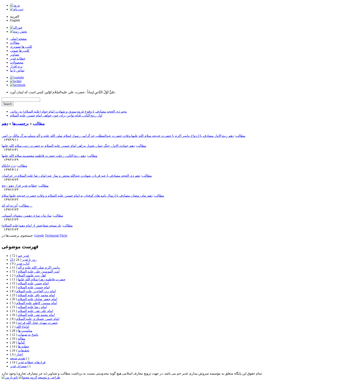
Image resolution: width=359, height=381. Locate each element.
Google (39, 235)
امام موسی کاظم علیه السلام (36, 303)
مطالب (39, 123)
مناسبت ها (25, 330)
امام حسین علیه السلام (34, 287)
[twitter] (16, 81)
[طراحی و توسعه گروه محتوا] (39, 377)
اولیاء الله (22, 326)
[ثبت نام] (16, 9)
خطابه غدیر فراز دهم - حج (19, 185)
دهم (5, 123)
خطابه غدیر (17, 58)
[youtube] (17, 77)
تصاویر (14, 54)
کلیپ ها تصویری (21, 46)
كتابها (21, 342)
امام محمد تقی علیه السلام (36, 315)
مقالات (15, 42)
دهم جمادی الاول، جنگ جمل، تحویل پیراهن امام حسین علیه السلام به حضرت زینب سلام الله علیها (68, 145)
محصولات (16, 62)
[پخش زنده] (18, 31)
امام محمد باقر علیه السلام (36, 295)
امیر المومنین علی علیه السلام (38, 271)
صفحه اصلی (18, 39)
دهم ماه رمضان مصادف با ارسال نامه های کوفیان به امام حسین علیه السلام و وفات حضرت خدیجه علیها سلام (77, 195)
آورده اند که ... (17, 205)
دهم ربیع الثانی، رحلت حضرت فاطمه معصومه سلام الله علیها (44, 155)
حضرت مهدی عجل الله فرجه (38, 322)
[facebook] (17, 85)
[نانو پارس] (10, 377)
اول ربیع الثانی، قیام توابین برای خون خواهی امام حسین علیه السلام (56, 115)
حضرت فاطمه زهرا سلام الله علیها (41, 279)
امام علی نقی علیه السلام (35, 311)
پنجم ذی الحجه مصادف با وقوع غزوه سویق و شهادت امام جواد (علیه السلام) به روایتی (68, 111)
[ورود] (15, 5)
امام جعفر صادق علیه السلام (37, 299)
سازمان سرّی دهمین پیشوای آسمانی (27, 215)
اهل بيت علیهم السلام (31, 275)
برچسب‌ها (20, 123)
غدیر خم (23, 255)
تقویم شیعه (17, 358)
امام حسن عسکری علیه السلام (37, 319)
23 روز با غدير (23, 259)
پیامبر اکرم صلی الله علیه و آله (39, 267)
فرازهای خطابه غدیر (31, 362)
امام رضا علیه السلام (32, 307)
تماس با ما (17, 70)
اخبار (19, 354)
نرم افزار (16, 66)
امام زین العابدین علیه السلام (36, 291)
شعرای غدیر (18, 366)
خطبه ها (23, 346)
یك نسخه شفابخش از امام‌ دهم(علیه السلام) (31, 225)
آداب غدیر (22, 263)
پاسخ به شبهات (28, 334)
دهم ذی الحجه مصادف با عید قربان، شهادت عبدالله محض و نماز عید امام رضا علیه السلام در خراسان (71, 175)
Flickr (63, 235)
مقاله (21, 338)
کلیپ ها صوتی (20, 50)
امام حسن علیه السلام (33, 283)
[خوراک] (16, 27)
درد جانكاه (9, 165)
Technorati (52, 235)
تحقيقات (23, 350)
